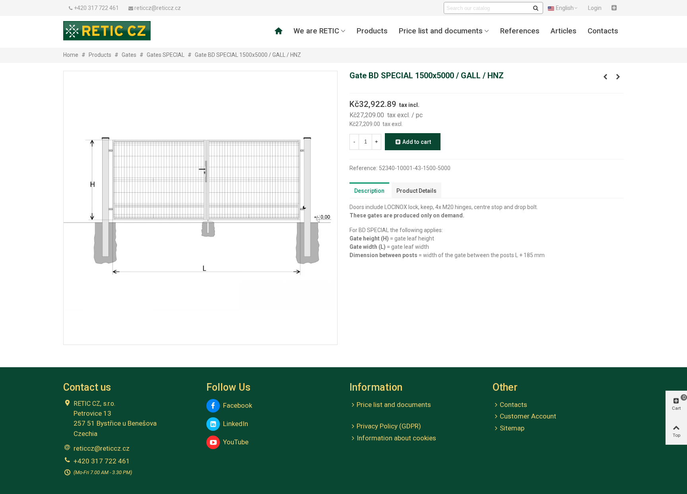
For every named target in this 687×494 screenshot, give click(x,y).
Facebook (236, 405)
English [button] (565, 8)
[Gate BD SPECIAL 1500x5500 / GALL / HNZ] (618, 77)
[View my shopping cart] (615, 8)
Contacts (603, 31)
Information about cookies (396, 438)
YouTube (234, 442)
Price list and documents (441, 31)
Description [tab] (369, 191)
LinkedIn (234, 424)
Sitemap (512, 428)
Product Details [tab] (416, 191)
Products (372, 31)
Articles (563, 31)
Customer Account (528, 416)
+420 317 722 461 (102, 461)
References (520, 31)
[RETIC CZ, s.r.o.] (107, 30)
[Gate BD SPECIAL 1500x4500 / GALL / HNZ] (605, 77)
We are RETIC (316, 31)
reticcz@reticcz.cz (102, 448)
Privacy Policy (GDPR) (389, 426)
